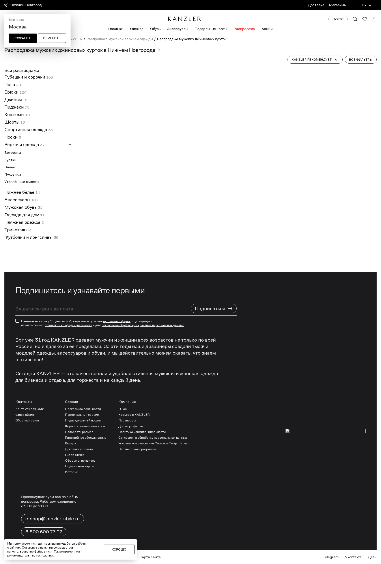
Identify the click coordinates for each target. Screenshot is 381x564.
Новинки (115, 29)
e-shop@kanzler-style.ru (52, 518)
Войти (338, 19)
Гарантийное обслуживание (85, 437)
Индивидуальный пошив (83, 420)
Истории (71, 472)
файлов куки (43, 551)
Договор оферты (130, 426)
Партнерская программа (137, 449)
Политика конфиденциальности (142, 432)
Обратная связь (27, 420)
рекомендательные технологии (30, 555)
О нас (122, 409)
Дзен (372, 557)
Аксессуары (177, 29)
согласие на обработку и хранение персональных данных (143, 325)
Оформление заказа (80, 460)
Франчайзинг (25, 414)
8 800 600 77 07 (43, 531)
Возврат (71, 443)
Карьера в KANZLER (134, 414)
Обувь (155, 29)
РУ (364, 5)
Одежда (137, 29)
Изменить (51, 38)
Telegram (331, 557)
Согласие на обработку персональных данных (152, 437)
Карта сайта (150, 557)
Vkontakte (353, 557)
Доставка (316, 5)
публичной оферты (116, 321)
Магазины (337, 5)
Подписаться (214, 308)
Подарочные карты (211, 29)
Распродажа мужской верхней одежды (119, 39)
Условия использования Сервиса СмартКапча (153, 443)
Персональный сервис (82, 414)
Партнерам (127, 420)
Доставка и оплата (79, 449)
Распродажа (244, 29)
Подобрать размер (79, 432)
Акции (267, 29)
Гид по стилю (74, 455)
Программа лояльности (83, 409)
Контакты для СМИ (29, 409)
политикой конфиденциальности (68, 325)
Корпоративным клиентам (85, 426)
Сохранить (22, 38)
